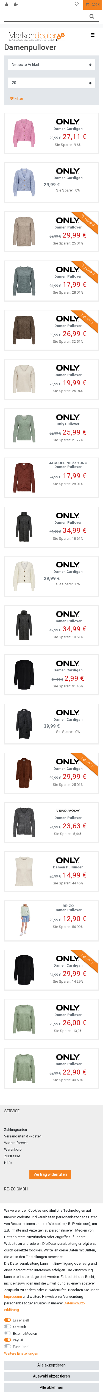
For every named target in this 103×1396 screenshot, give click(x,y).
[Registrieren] (16, 5)
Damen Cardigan (68, 129)
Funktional (21, 1347)
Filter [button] (19, 98)
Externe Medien (25, 1333)
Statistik (19, 1327)
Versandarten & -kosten (22, 1136)
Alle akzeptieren (51, 1365)
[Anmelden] (7, 5)
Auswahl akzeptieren (51, 1376)
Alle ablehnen (51, 1387)
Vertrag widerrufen (50, 1174)
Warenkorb (13, 1149)
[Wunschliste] (76, 5)
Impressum (13, 1296)
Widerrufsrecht (16, 1143)
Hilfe (8, 1163)
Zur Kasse (12, 1156)
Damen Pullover (68, 227)
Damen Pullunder (68, 867)
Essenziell (21, 1320)
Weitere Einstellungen (21, 1353)
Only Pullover (68, 424)
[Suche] (92, 16)
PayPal (18, 1340)
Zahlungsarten (15, 1130)
